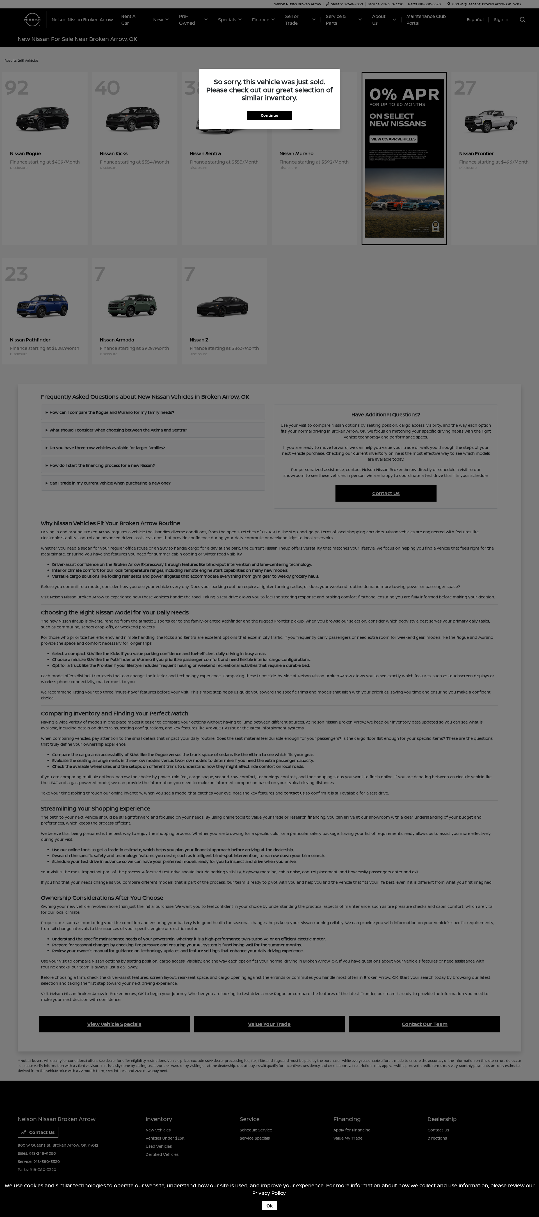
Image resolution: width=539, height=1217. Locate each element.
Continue (269, 115)
